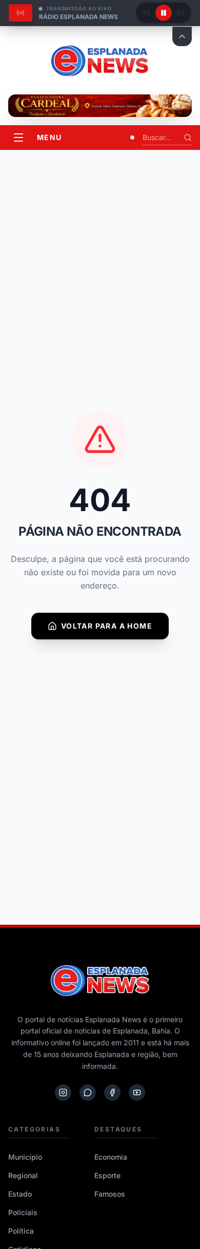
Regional (23, 1175)
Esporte (107, 1175)
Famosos (109, 1193)
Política (21, 1230)
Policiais (22, 1212)
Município (25, 1157)
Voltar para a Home (106, 625)
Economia (110, 1157)
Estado (20, 1193)
